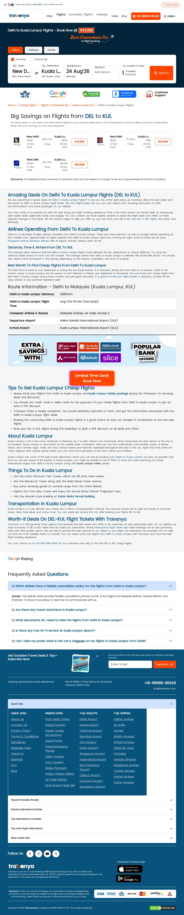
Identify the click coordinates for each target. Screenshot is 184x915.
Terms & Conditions (25, 736)
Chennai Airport (91, 731)
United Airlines (124, 777)
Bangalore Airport (92, 787)
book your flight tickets (124, 276)
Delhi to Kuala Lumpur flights (69, 199)
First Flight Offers (57, 719)
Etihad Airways (124, 742)
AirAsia (118, 731)
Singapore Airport (92, 754)
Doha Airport (89, 748)
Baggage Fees (21, 748)
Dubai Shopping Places (56, 748)
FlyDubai (120, 754)
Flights (60, 14)
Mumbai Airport (91, 736)
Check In (17, 754)
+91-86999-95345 (160, 682)
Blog (124, 16)
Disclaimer (18, 742)
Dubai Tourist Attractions (54, 733)
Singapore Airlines (18, 240)
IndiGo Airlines (124, 719)
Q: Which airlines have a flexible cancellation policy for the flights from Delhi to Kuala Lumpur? (79, 586)
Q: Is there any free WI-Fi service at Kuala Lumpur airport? (53, 630)
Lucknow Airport (91, 781)
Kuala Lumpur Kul (83, 105)
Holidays (102, 14)
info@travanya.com (164, 688)
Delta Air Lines (124, 748)
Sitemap (17, 759)
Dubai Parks (53, 741)
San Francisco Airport (90, 767)
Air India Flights (56, 779)
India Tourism (54, 757)
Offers (49, 16)
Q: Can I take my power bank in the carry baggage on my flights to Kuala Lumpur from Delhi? (79, 641)
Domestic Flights (81, 14)
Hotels (115, 16)
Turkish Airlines (124, 771)
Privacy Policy (21, 731)
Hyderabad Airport (93, 759)
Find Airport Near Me (60, 785)
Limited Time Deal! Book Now (92, 378)
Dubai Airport (89, 725)
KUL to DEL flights (147, 218)
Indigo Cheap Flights (59, 774)
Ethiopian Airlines (39, 240)
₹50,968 (163, 141)
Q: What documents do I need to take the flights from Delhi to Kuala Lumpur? (67, 620)
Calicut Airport (90, 775)
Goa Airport (88, 742)
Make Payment (56, 768)
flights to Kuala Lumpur (129, 456)
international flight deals (108, 527)
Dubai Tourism (55, 725)
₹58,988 (80, 164)
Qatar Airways (124, 782)
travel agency (49, 524)
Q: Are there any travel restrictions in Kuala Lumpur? (49, 610)
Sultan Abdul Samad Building (76, 496)
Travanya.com (31, 908)
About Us (17, 719)
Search (6, 3)
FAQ (14, 765)
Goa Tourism (54, 762)
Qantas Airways (125, 759)
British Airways (124, 736)
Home (11, 105)
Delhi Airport (89, 719)
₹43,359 (79, 141)
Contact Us (19, 725)
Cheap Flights (28, 105)
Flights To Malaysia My (54, 105)
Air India (119, 725)
